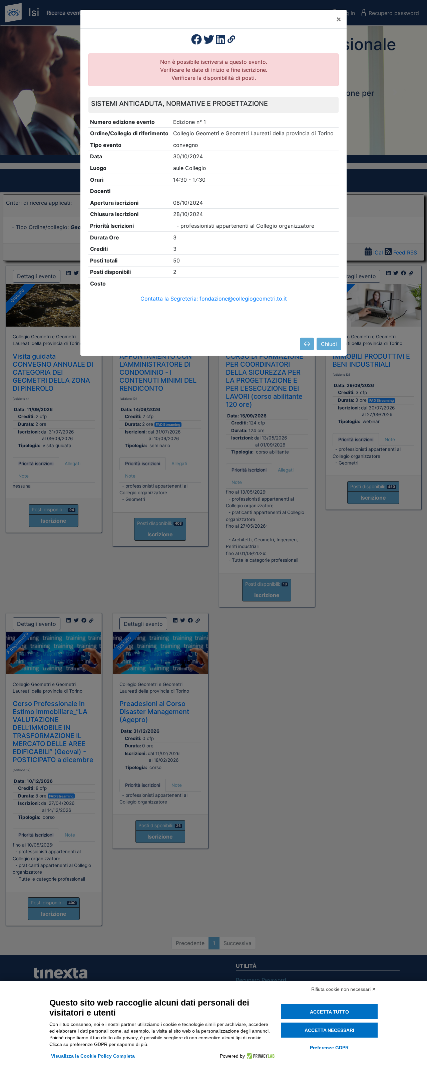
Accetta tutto (329, 1012)
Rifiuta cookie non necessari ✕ (343, 989)
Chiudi (329, 344)
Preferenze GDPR (329, 1047)
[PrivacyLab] (260, 1056)
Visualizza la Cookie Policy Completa (93, 1056)
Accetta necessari (329, 1030)
